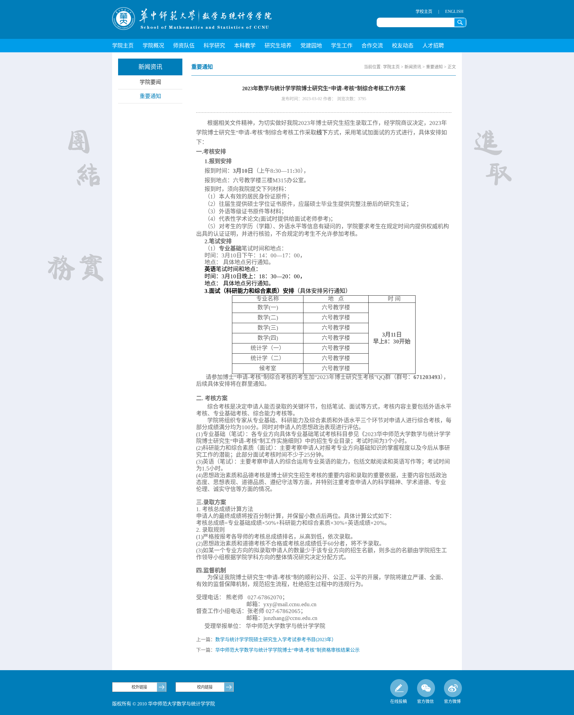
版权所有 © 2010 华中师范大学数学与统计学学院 (163, 703)
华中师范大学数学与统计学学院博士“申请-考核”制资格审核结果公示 (287, 650)
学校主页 (424, 11)
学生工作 (341, 46)
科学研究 (214, 46)
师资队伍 (184, 46)
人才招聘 (433, 46)
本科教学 (245, 46)
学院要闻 (150, 82)
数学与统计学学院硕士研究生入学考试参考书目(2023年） (275, 639)
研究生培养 (278, 46)
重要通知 (150, 96)
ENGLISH (454, 11)
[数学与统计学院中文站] (192, 18)
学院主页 (123, 46)
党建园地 (311, 46)
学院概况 (153, 46)
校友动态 (402, 46)
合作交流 (372, 46)
